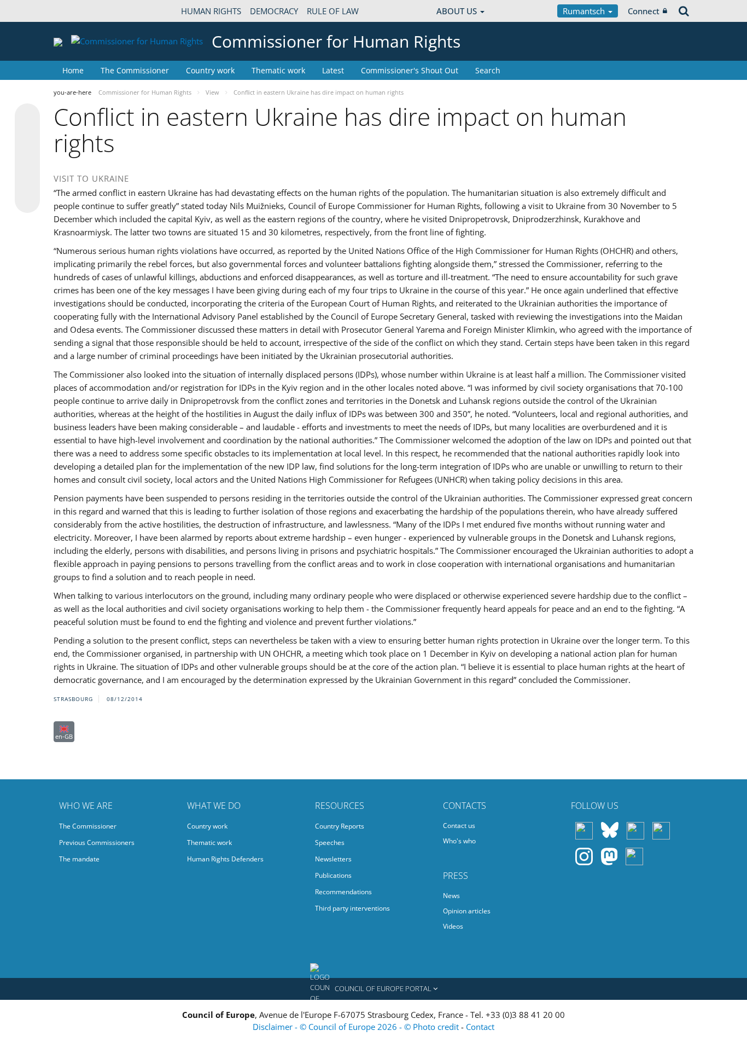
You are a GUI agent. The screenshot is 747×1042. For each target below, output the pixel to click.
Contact (480, 1026)
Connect (644, 10)
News (451, 895)
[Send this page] (27, 200)
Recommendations (343, 891)
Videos (453, 926)
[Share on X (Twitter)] (27, 138)
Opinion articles (467, 911)
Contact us (459, 825)
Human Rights (211, 10)
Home (73, 70)
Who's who (459, 841)
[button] (373, 989)
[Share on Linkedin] (27, 179)
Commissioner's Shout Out (409, 70)
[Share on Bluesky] (27, 117)
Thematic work (278, 70)
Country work (210, 70)
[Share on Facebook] (27, 158)
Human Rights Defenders (225, 859)
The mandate (79, 859)
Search (487, 70)
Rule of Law (333, 10)
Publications (333, 875)
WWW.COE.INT (81, 11)
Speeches (330, 842)
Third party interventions (352, 908)
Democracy (274, 10)
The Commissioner (135, 70)
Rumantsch (585, 10)
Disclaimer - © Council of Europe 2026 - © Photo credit (357, 1026)
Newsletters (333, 859)
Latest (333, 70)
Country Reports (339, 826)
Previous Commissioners (97, 842)
